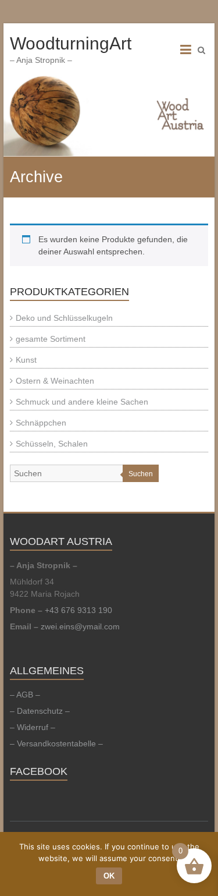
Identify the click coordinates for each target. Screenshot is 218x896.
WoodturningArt (70, 43)
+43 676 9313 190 (78, 610)
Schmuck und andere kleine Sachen (82, 401)
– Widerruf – (32, 727)
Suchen (140, 474)
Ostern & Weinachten (55, 380)
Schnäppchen (41, 422)
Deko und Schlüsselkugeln (64, 318)
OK (109, 876)
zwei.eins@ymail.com (80, 626)
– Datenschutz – (40, 711)
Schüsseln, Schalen (52, 443)
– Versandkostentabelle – (56, 743)
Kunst (26, 359)
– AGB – (25, 694)
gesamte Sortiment (50, 338)
